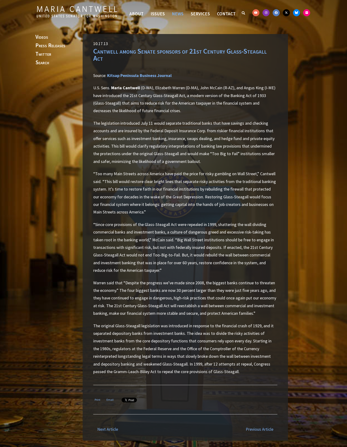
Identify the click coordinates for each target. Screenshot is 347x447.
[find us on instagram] (266, 12)
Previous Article (259, 429)
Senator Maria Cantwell (76, 11)
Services (200, 14)
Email (110, 399)
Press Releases (50, 46)
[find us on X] (286, 12)
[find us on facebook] (276, 12)
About (136, 14)
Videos (41, 37)
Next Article (107, 429)
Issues (158, 14)
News (177, 14)
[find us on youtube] (255, 12)
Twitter (43, 54)
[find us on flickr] (306, 12)
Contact (226, 14)
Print (97, 399)
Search (42, 63)
